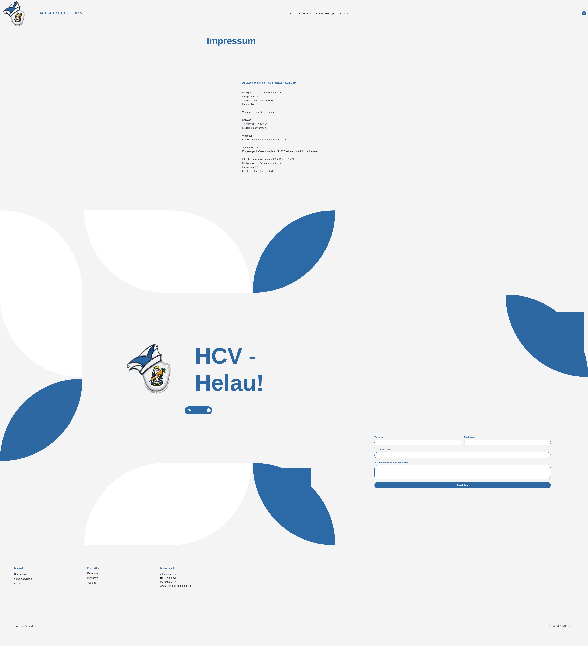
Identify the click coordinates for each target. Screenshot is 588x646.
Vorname (378, 437)
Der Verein (20, 574)
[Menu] (584, 13)
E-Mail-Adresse (382, 450)
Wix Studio (565, 626)
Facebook (92, 573)
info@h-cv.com (168, 574)
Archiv (17, 583)
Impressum (19, 626)
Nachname (469, 437)
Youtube (91, 582)
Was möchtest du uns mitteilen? (391, 462)
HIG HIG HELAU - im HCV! (61, 13)
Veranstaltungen (23, 578)
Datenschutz (30, 626)
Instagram (92, 578)
